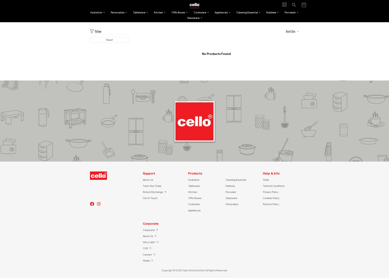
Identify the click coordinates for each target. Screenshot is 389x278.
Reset (109, 39)
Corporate (149, 230)
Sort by (290, 31)
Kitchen (158, 12)
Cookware (200, 12)
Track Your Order (152, 185)
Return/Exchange (153, 192)
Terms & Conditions (274, 185)
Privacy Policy (271, 192)
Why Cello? (149, 242)
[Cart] (303, 4)
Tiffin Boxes (178, 12)
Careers (147, 254)
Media (146, 260)
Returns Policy (271, 204)
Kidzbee (271, 12)
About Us (148, 179)
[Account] (284, 4)
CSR (145, 248)
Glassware (193, 17)
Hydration (96, 12)
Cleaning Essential (247, 12)
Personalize (117, 12)
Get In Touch (150, 198)
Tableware (139, 12)
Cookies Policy (271, 198)
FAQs (266, 179)
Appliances (221, 12)
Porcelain (290, 12)
